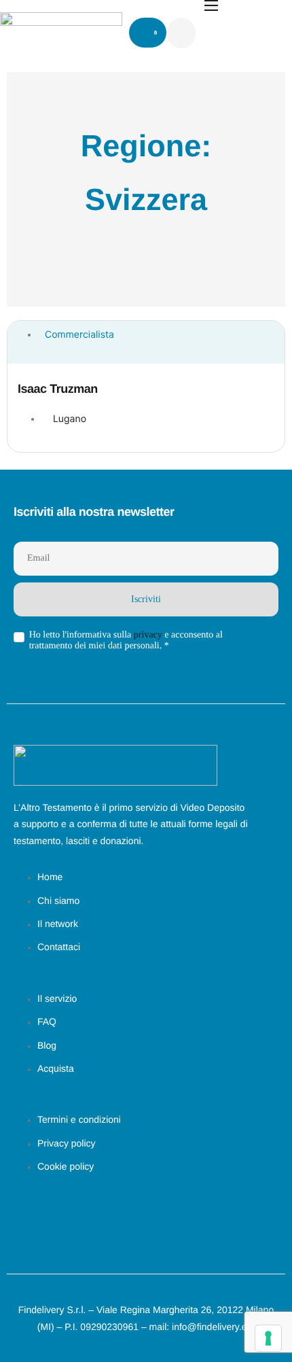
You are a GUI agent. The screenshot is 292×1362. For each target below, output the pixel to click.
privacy (148, 635)
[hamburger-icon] (211, 5)
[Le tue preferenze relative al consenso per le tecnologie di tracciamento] (268, 1338)
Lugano (69, 419)
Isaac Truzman (58, 389)
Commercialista (79, 334)
